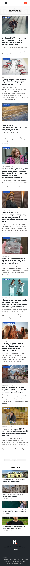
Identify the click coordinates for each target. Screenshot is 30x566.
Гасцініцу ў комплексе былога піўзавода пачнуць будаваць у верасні (13, 495)
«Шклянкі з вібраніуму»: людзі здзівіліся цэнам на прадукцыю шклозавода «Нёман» (13, 261)
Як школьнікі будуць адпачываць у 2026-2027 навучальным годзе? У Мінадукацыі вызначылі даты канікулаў (15, 511)
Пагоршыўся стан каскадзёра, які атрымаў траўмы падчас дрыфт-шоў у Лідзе (14, 527)
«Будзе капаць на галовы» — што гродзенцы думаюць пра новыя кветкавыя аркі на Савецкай (14, 389)
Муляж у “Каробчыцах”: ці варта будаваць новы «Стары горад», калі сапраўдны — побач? (14, 82)
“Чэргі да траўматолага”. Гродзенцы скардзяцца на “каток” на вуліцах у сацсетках (15, 127)
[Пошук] (21, 2)
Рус (26, 3)
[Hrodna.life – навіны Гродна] (6, 3)
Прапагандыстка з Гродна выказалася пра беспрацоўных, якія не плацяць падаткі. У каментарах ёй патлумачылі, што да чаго (14, 217)
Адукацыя (5, 323)
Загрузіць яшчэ (14, 459)
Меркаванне (6, 17)
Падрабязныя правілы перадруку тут (14, 563)
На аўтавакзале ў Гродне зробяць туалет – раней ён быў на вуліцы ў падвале (14, 480)
